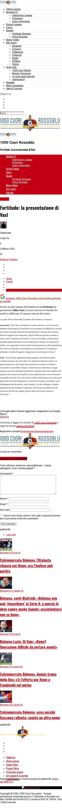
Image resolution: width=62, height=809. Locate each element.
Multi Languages (14, 85)
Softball (16, 61)
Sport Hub (11, 67)
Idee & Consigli (14, 88)
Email (3, 504)
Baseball (16, 46)
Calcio (9, 27)
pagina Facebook (25, 425)
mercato (33, 431)
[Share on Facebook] (34, 264)
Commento (6, 473)
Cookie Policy (12, 765)
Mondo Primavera (21, 73)
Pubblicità (10, 757)
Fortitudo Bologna (21, 33)
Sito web (4, 509)
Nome (4, 498)
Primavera (17, 18)
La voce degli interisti (23, 76)
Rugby (15, 58)
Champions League (22, 15)
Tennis (15, 64)
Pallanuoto (17, 52)
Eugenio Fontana (8, 259)
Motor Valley (12, 39)
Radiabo (10, 82)
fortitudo (24, 431)
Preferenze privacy (14, 772)
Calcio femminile (21, 21)
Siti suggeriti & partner (17, 775)
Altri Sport (11, 42)
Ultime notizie (13, 9)
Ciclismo (16, 49)
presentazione (45, 431)
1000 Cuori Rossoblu (45, 422)
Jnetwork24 (18, 79)
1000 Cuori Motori (21, 70)
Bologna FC (12, 12)
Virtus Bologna (19, 36)
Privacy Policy (12, 768)
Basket (9, 30)
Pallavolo (17, 55)
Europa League (14, 24)
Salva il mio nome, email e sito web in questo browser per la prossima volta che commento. (30, 517)
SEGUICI (4, 416)
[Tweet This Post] (34, 267)
